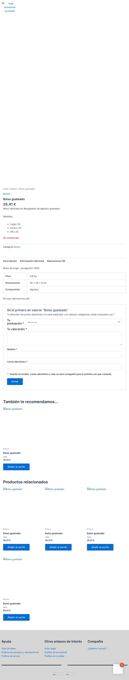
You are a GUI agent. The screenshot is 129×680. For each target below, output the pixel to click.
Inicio (5, 189)
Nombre (12, 349)
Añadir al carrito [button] (16, 466)
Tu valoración (17, 329)
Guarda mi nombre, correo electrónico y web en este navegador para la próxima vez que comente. (61, 374)
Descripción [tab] (10, 261)
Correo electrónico (17, 361)
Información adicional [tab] (32, 261)
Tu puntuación (15, 322)
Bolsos (13, 189)
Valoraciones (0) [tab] (56, 261)
